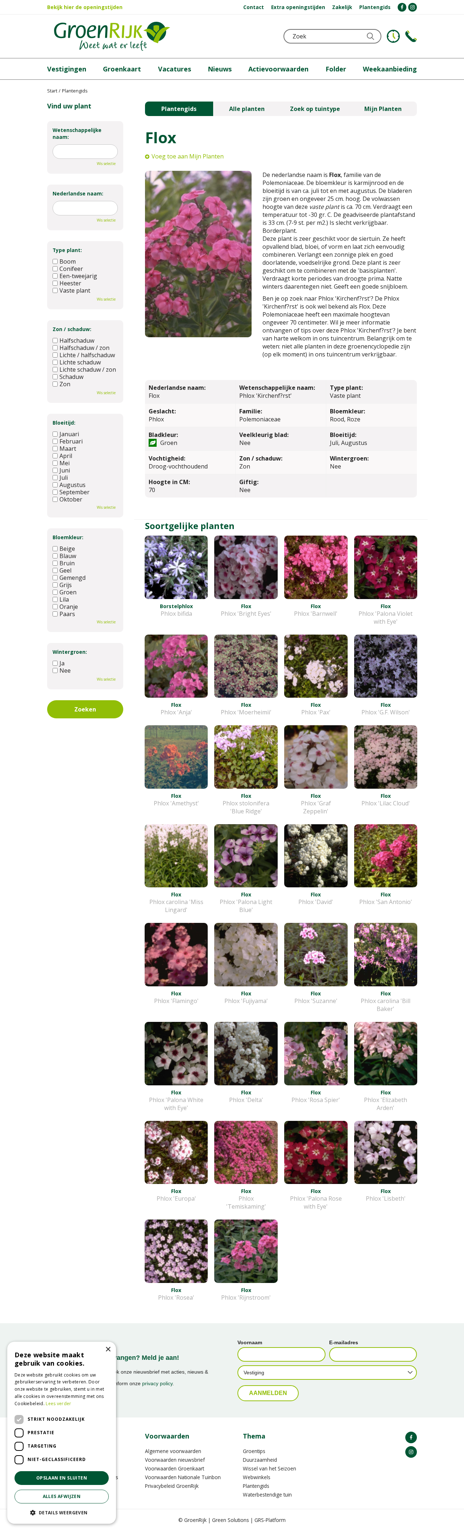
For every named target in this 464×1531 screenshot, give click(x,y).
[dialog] (61, 1433)
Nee (65, 670)
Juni (64, 470)
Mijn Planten (383, 109)
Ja (62, 663)
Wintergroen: (70, 651)
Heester (70, 283)
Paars (67, 613)
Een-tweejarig (78, 275)
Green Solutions (230, 1519)
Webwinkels (256, 1477)
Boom (67, 261)
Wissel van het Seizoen (269, 1468)
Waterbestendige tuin (267, 1494)
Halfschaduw (76, 340)
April (65, 455)
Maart (67, 448)
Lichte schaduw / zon (87, 369)
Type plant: (67, 250)
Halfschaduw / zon (84, 347)
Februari (71, 441)
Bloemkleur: (68, 537)
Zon (64, 384)
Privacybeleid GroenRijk (172, 1485)
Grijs (65, 584)
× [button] (108, 1349)
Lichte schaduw (80, 362)
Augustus (72, 484)
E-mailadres (343, 1342)
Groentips (254, 1451)
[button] (61, 1512)
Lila (64, 599)
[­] (402, 7)
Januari (69, 434)
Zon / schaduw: (72, 329)
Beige (67, 548)
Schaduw (71, 376)
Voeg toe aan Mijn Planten (188, 156)
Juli (63, 477)
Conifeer (71, 268)
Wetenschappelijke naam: (77, 133)
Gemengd (72, 577)
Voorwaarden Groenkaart (174, 1468)
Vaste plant (74, 290)
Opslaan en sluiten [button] (61, 1478)
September (74, 492)
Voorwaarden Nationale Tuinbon (183, 1477)
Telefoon (411, 36)
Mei (64, 463)
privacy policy (157, 1383)
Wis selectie (106, 163)
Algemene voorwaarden (173, 1451)
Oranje (68, 606)
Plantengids (178, 109)
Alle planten (247, 109)
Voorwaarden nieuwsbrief (175, 1459)
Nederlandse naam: (78, 193)
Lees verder (58, 1403)
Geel (65, 570)
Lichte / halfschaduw (87, 355)
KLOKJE (393, 36)
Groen (67, 592)
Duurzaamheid (260, 1459)
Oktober (70, 499)
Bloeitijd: (64, 422)
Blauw (67, 555)
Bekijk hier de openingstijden (85, 7)
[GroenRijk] (112, 36)
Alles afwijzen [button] (62, 1496)
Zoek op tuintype (315, 109)
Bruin (67, 563)
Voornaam (249, 1342)
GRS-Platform (270, 1519)
